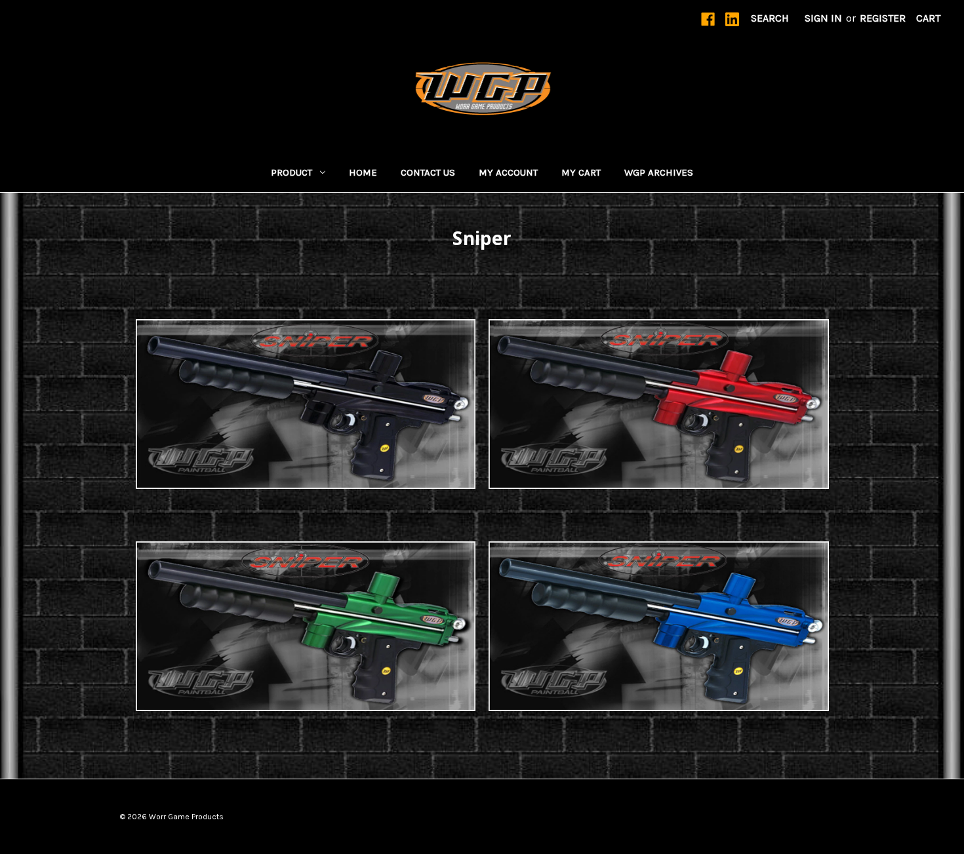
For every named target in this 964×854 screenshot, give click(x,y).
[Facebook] (708, 19)
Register (883, 18)
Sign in (823, 18)
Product (291, 172)
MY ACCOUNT (508, 172)
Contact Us (428, 172)
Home (363, 172)
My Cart (581, 172)
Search (770, 18)
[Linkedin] (732, 19)
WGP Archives (658, 172)
